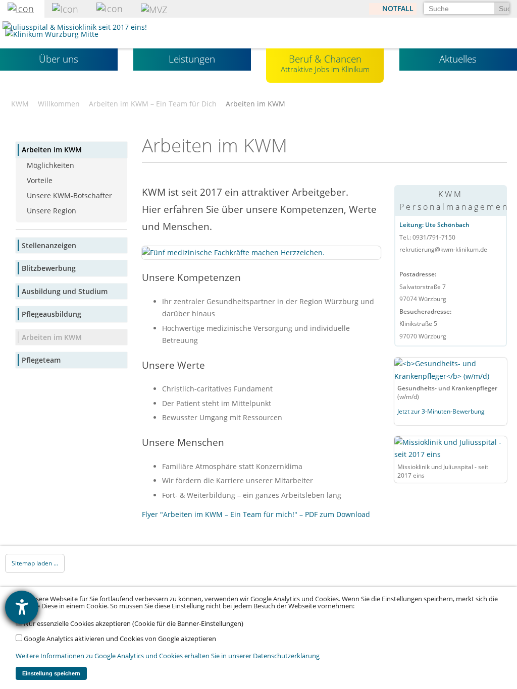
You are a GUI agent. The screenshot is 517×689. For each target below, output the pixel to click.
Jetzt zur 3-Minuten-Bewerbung (441, 411)
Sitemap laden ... (35, 563)
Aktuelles (458, 59)
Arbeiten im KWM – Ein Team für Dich (153, 104)
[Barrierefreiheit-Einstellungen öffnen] (21, 607)
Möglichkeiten (50, 165)
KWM (20, 104)
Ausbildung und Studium (65, 291)
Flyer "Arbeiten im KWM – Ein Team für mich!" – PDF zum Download (256, 514)
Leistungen (192, 59)
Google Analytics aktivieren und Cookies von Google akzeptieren (119, 639)
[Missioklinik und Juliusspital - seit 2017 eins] (450, 447)
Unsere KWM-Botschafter (69, 195)
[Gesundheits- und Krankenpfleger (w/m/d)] (450, 369)
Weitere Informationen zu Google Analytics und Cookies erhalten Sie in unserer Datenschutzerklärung (168, 656)
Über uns (58, 59)
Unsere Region (51, 210)
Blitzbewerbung (49, 268)
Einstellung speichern (51, 673)
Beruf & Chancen (325, 63)
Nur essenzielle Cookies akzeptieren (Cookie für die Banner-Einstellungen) (132, 623)
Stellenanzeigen (49, 245)
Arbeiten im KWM (52, 149)
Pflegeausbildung (51, 314)
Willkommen (59, 104)
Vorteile (40, 180)
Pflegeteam (41, 360)
